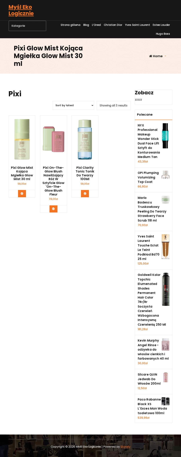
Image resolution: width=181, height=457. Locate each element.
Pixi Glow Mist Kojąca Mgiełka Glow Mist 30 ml (22, 173)
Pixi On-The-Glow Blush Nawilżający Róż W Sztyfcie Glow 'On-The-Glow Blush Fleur (53, 181)
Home (157, 56)
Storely (125, 447)
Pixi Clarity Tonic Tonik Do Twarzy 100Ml (85, 173)
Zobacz (24, 193)
